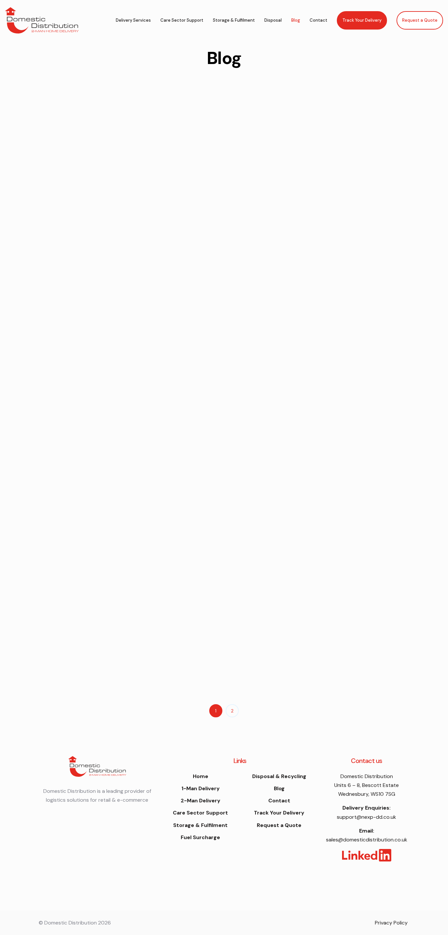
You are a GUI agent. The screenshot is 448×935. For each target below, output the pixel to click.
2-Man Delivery (200, 800)
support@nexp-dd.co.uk (366, 817)
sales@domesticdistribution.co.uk (366, 839)
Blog (295, 20)
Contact (318, 20)
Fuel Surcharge (200, 837)
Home (200, 776)
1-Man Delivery (200, 788)
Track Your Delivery (361, 20)
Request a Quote (420, 20)
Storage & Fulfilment (234, 20)
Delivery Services (133, 20)
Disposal (273, 20)
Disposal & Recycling (279, 776)
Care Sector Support (181, 20)
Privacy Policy (391, 922)
